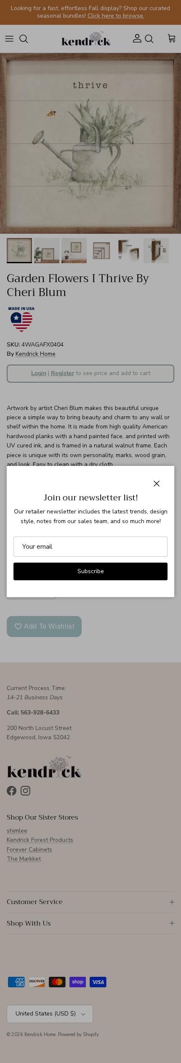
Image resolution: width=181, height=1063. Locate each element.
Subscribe (90, 571)
